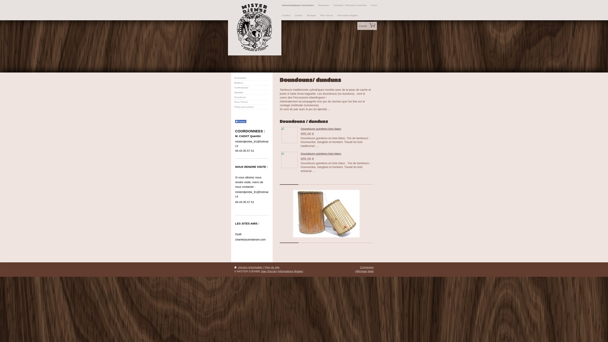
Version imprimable (250, 267)
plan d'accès (269, 271)
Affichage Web (364, 271)
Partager (242, 121)
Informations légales (290, 271)
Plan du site (272, 267)
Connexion (367, 267)
